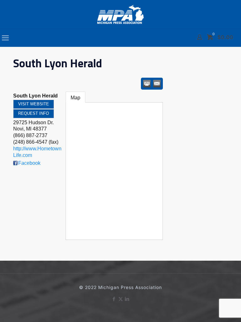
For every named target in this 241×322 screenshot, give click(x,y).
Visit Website (33, 104)
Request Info (33, 113)
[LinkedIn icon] (127, 299)
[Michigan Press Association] (120, 14)
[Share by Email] (157, 83)
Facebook (29, 163)
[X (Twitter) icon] (120, 299)
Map (75, 97)
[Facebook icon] (114, 299)
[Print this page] (147, 83)
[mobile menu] (5, 37)
